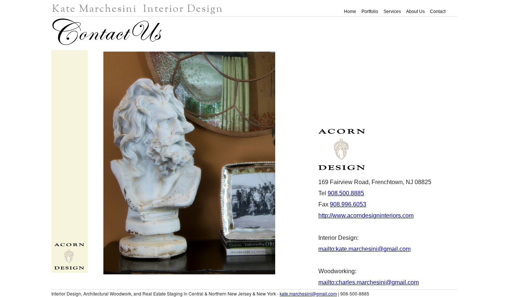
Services (392, 11)
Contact (438, 11)
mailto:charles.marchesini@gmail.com (368, 282)
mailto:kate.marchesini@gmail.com (364, 249)
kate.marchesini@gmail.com (308, 293)
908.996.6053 (348, 204)
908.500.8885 (346, 193)
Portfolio (369, 11)
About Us (415, 11)
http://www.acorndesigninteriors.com (366, 215)
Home (350, 11)
